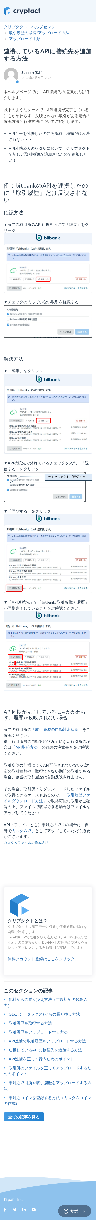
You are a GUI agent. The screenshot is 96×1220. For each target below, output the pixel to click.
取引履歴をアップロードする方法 (38, 1032)
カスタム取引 (23, 830)
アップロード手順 (24, 38)
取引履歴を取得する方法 (30, 1023)
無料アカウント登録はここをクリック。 (48, 939)
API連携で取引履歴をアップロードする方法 (47, 1041)
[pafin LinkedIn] (26, 1211)
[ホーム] (22, 11)
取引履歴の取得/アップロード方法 (39, 32)
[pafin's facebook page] (7, 1211)
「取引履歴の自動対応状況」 (56, 729)
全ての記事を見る (24, 1116)
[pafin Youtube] (35, 1211)
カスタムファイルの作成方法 (26, 843)
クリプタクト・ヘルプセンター (31, 26)
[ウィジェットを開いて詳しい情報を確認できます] (74, 1211)
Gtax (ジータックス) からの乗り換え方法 (44, 1014)
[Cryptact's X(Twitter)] (16, 1211)
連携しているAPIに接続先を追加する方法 (45, 1049)
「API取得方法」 (27, 747)
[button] (86, 11)
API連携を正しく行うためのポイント (41, 1058)
